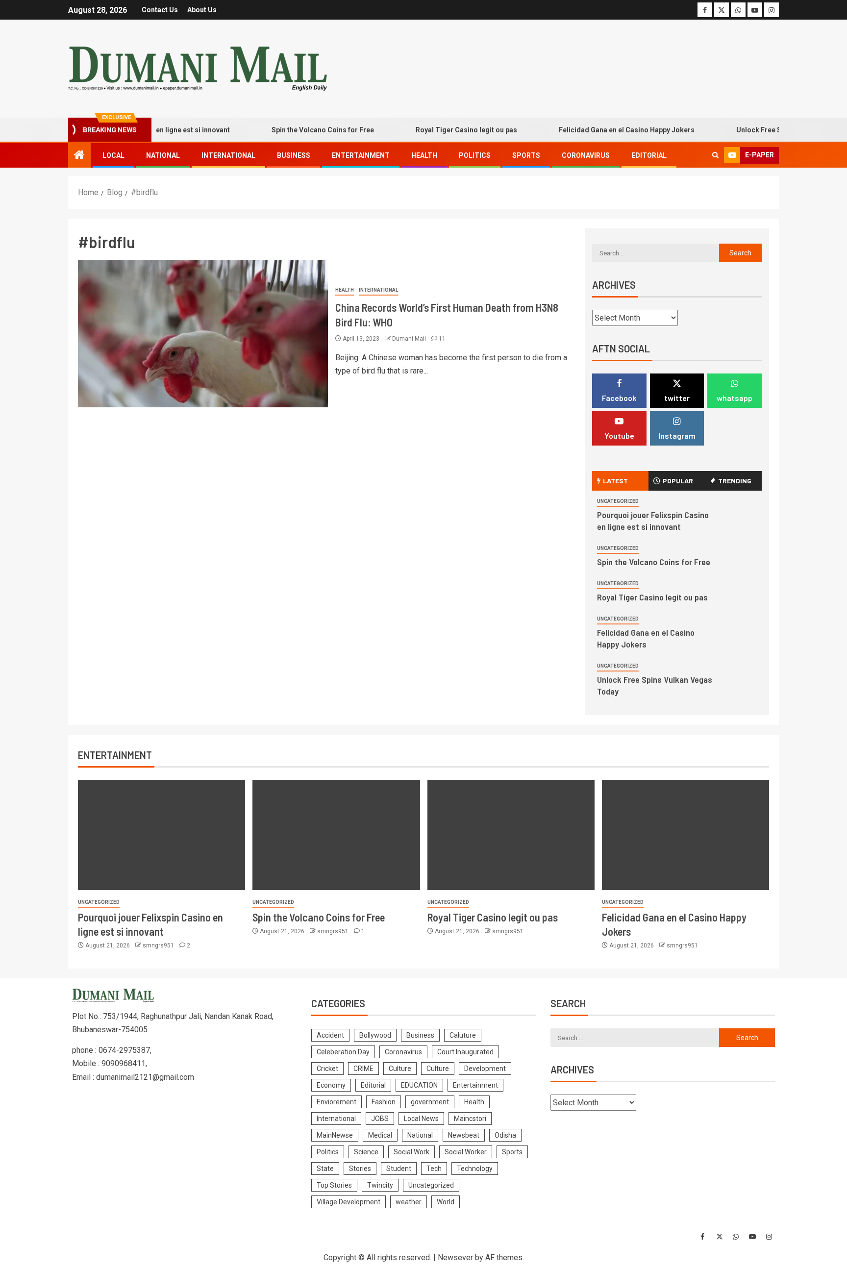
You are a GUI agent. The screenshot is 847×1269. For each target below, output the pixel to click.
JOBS (380, 1118)
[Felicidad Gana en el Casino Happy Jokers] (685, 835)
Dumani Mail (409, 338)
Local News (421, 1118)
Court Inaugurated (465, 1052)
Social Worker (466, 1152)
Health (424, 155)
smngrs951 (159, 945)
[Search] (715, 155)
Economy (331, 1085)
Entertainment (361, 155)
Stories (360, 1168)
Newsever (455, 1257)
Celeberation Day (343, 1052)
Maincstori (470, 1118)
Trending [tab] (734, 480)
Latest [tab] (615, 480)
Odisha (505, 1135)
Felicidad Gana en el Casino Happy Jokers (608, 130)
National (163, 155)
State (325, 1168)
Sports (526, 155)
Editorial (649, 155)
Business (293, 155)
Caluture (462, 1035)
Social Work (411, 1152)
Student (398, 1168)
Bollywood (375, 1035)
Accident (330, 1035)
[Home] (79, 156)
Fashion (384, 1102)
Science (366, 1152)
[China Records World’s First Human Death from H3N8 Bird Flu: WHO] (203, 333)
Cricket (327, 1068)
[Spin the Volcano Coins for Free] (336, 835)
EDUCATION (419, 1085)
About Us (202, 10)
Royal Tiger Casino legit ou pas (448, 130)
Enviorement (336, 1102)
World (445, 1202)
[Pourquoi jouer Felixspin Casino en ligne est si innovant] (161, 835)
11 (442, 338)
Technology (475, 1168)
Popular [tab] (678, 480)
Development (485, 1068)
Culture (400, 1068)
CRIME (363, 1068)
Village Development (348, 1202)
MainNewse (335, 1135)
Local (113, 155)
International (228, 155)
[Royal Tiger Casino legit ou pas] (511, 835)
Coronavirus (586, 155)
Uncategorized (618, 501)
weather (409, 1202)
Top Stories (334, 1185)
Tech (434, 1168)
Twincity (380, 1185)
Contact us (160, 10)
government (430, 1102)
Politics (475, 155)
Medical (380, 1135)
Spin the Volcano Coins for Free (304, 130)
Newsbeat (463, 1135)
